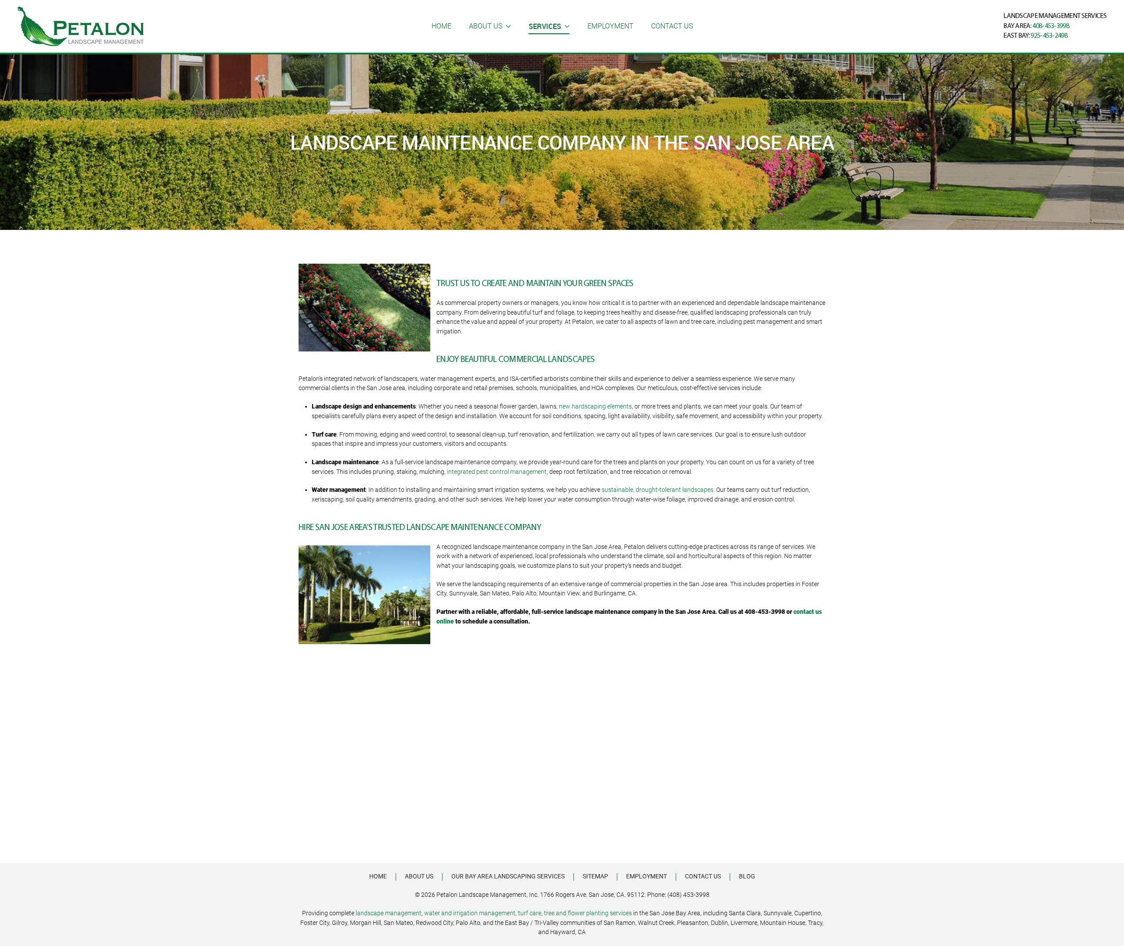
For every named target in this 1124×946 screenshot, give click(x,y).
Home (441, 26)
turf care (529, 913)
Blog (747, 876)
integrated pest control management (497, 471)
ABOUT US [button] (485, 26)
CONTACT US (672, 26)
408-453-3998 (1050, 26)
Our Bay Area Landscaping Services (508, 876)
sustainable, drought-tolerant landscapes (657, 489)
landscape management (389, 913)
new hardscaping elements (595, 406)
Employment (610, 26)
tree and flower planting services (588, 913)
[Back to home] (81, 26)
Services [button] (545, 26)
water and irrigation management (469, 913)
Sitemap (595, 876)
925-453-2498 (1048, 35)
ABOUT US (419, 876)
